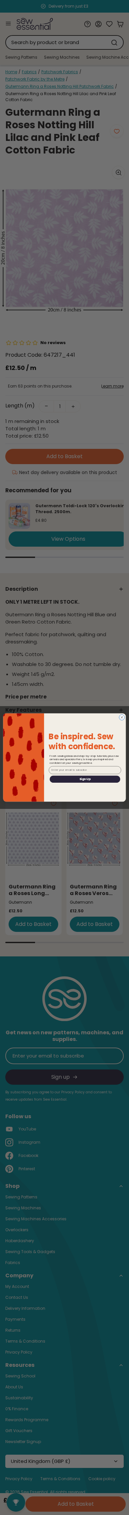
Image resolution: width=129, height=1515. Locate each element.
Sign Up (85, 779)
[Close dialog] (122, 717)
